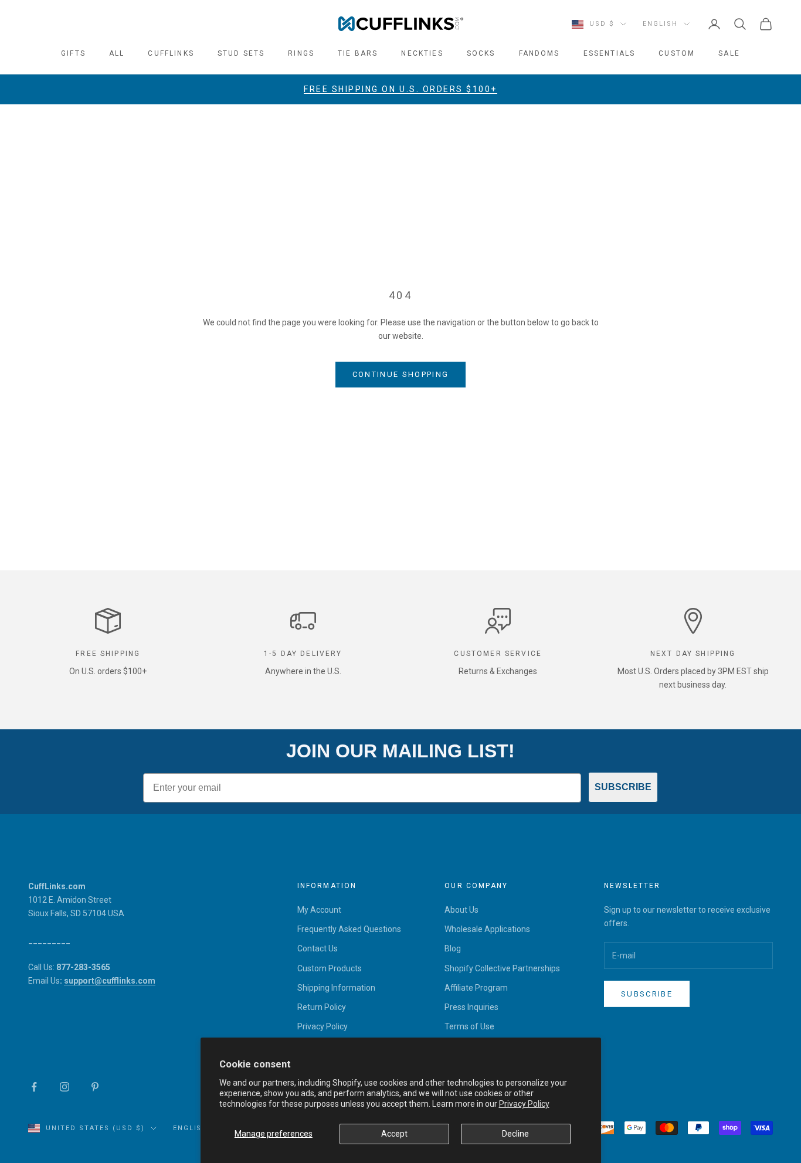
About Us (461, 909)
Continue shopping (400, 374)
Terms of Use (469, 1026)
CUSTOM (677, 53)
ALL (116, 53)
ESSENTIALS (609, 53)
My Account (319, 909)
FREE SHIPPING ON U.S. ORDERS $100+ (400, 89)
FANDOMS (539, 53)
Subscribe (647, 993)
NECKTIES (422, 53)
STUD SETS (241, 53)
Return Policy (321, 1007)
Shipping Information (336, 987)
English (660, 24)
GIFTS (73, 53)
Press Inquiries (471, 1007)
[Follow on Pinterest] (95, 1087)
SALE (729, 53)
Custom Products (329, 968)
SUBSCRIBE (623, 787)
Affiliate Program (476, 987)
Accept (394, 1133)
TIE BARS (358, 53)
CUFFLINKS (171, 53)
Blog (452, 948)
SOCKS (481, 53)
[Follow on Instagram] (64, 1087)
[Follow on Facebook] (34, 1087)
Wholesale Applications (487, 929)
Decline (515, 1133)
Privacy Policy (524, 1103)
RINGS (301, 53)
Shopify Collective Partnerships (502, 968)
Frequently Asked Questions (349, 929)
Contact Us (317, 948)
